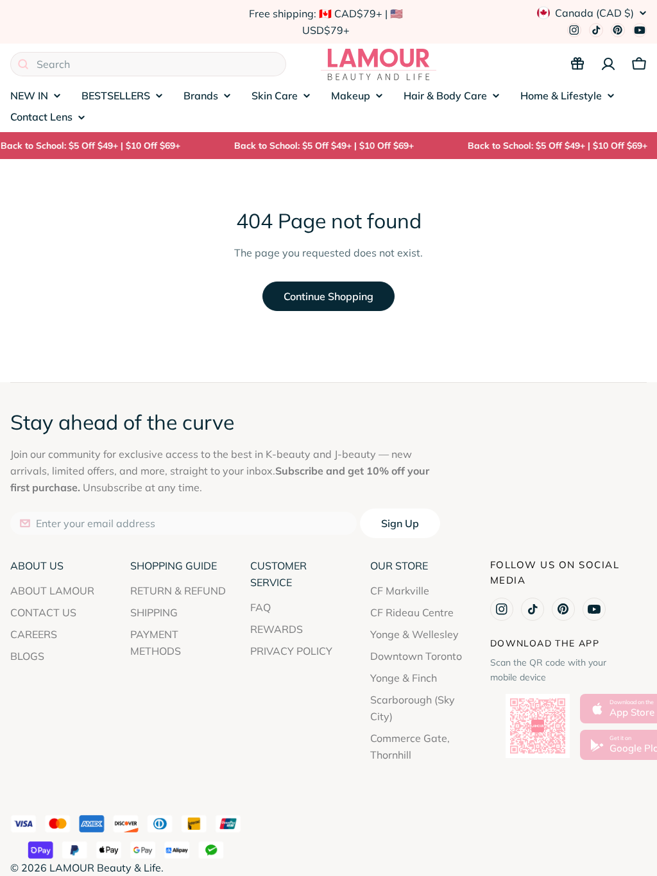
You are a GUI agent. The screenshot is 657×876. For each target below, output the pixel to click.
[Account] (608, 64)
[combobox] (148, 64)
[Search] (23, 64)
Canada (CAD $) (594, 12)
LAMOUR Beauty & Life (105, 867)
